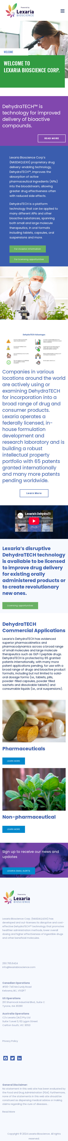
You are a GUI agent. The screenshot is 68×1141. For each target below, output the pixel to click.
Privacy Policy (10, 1041)
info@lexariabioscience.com (18, 967)
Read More (8, 1111)
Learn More (34, 493)
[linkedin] (19, 1058)
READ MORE (51, 138)
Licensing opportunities (20, 605)
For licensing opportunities (29, 259)
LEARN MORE (13, 761)
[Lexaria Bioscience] (20, 10)
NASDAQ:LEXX (20, 162)
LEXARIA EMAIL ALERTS (18, 870)
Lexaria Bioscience (39, 1133)
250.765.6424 (10, 963)
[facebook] (5, 1058)
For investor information (27, 249)
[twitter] (12, 1058)
